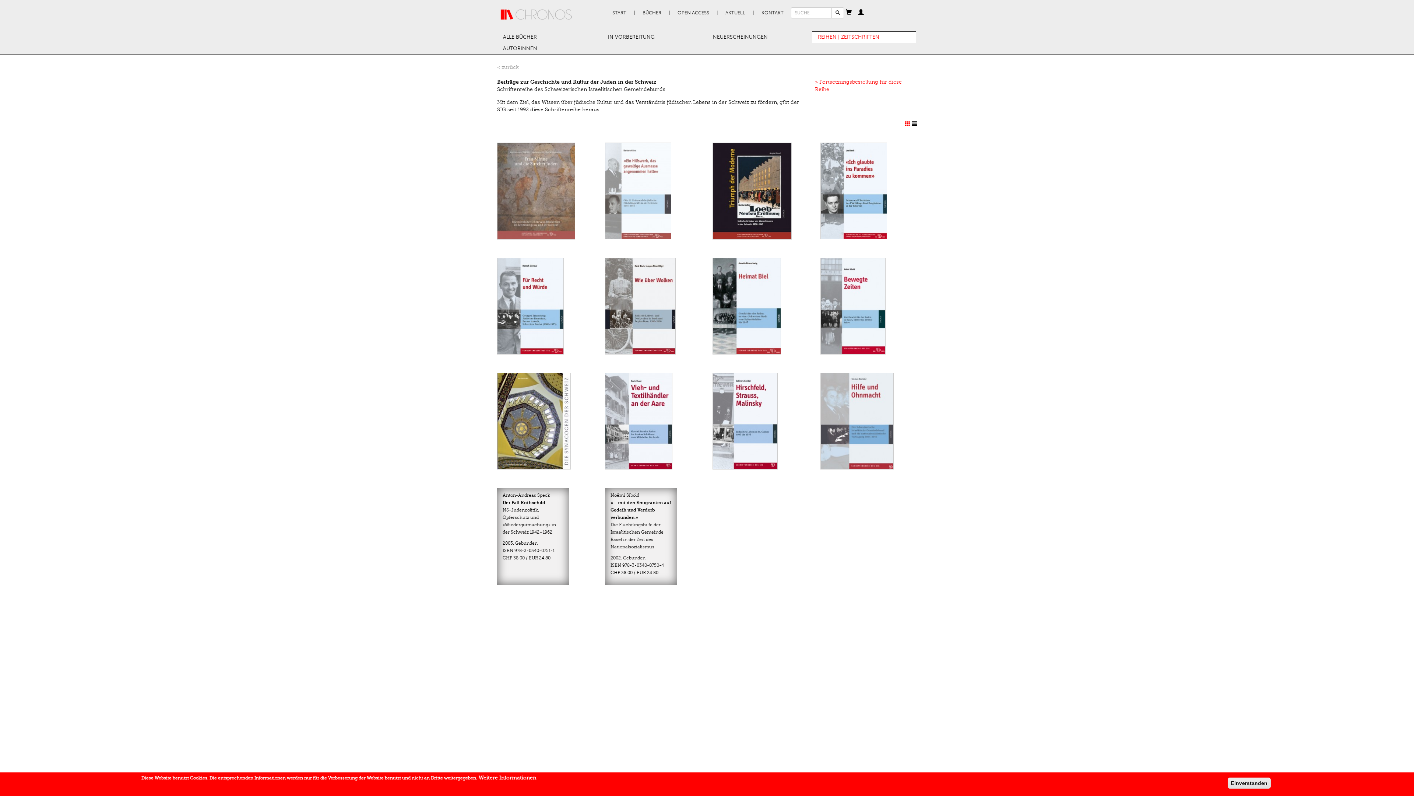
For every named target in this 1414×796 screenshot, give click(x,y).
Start (619, 12)
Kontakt (772, 12)
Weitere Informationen (507, 778)
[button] (849, 13)
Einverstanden (1249, 783)
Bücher (652, 12)
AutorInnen (520, 48)
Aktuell (735, 12)
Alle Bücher (520, 37)
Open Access (693, 12)
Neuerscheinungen (740, 37)
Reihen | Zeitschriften (848, 37)
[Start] (536, 15)
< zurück (508, 67)
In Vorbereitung (631, 37)
